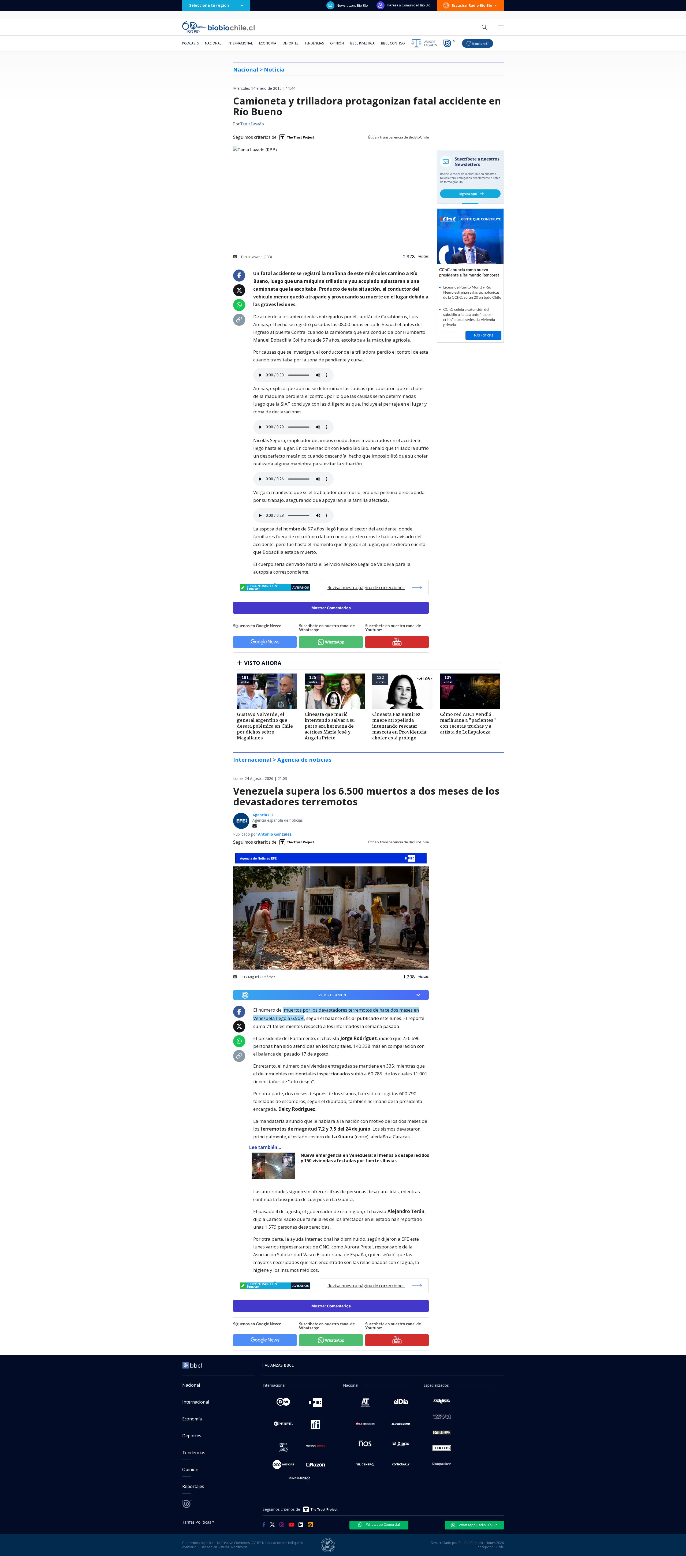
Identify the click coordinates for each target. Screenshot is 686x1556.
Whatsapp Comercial (382, 1524)
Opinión (337, 43)
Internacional (240, 43)
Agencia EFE (263, 814)
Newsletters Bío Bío (352, 5)
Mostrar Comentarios (331, 607)
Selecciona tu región (209, 5)
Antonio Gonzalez (275, 834)
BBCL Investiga (362, 43)
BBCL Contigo (393, 43)
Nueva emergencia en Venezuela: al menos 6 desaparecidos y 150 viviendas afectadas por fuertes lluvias (365, 1158)
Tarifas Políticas (196, 1521)
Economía (267, 43)
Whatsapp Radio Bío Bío (478, 1525)
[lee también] (275, 1166)
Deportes (290, 43)
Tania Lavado (252, 124)
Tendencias (314, 43)
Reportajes (193, 1486)
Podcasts (190, 43)
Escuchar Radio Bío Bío (472, 5)
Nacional (213, 43)
